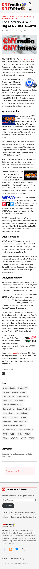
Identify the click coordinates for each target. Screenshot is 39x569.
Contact (4, 559)
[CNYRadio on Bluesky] (17, 549)
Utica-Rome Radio (9, 18)
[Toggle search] (30, 4)
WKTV (20, 434)
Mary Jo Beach (22, 413)
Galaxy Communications (12, 405)
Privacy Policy (19, 559)
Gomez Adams (8, 409)
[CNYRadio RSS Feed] (10, 549)
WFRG (5, 434)
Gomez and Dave (23, 409)
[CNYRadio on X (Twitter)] (23, 549)
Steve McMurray (9, 430)
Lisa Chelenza (8, 413)
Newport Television (10, 417)
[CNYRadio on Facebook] (4, 549)
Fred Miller (19, 401)
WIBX (12, 434)
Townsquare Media (25, 430)
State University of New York (14, 426)
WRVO (5, 438)
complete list (14, 353)
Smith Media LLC (20, 421)
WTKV (23, 438)
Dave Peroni (7, 401)
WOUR (27, 434)
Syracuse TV (21, 17)
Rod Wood (7, 421)
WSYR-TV (14, 438)
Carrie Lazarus (8, 396)
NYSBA (23, 417)
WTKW (31, 438)
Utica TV (30, 17)
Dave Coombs (22, 396)
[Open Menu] (30, 10)
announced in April (26, 59)
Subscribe (8, 506)
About (11, 559)
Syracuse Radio (8, 17)
